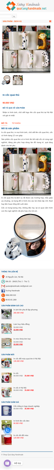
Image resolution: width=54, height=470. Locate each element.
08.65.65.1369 (11, 300)
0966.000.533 (11, 295)
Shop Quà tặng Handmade (13, 455)
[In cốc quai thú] (6, 80)
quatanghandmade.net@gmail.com (19, 286)
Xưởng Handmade (13, 291)
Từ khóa (16, 123)
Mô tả (4, 123)
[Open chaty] (7, 463)
